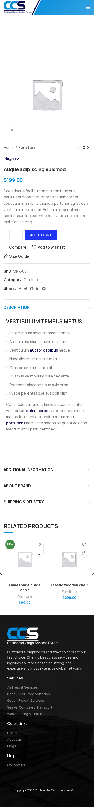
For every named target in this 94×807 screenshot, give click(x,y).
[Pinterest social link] (32, 289)
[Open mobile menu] (88, 7)
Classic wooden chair (69, 585)
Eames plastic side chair (24, 587)
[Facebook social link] (19, 289)
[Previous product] (78, 147)
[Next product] (88, 147)
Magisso (11, 158)
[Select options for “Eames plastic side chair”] (39, 553)
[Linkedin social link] (38, 289)
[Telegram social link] (44, 289)
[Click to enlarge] (12, 130)
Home (9, 147)
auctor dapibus (44, 350)
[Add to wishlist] (39, 544)
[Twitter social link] (25, 289)
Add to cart (41, 235)
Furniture (27, 147)
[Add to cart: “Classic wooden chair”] (84, 553)
